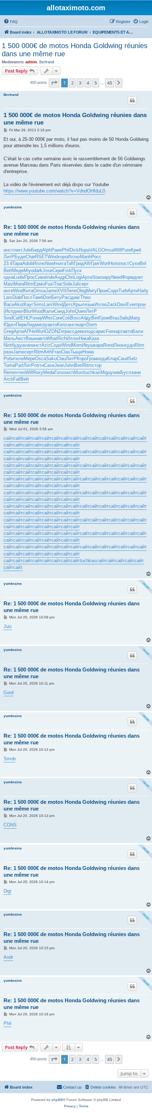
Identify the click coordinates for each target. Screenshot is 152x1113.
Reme (10, 372)
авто (52, 324)
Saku (51, 358)
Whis (47, 318)
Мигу (91, 290)
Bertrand (46, 62)
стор (96, 365)
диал (18, 311)
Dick (74, 250)
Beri (78, 365)
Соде (112, 290)
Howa (88, 351)
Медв (18, 270)
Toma (9, 365)
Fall (17, 379)
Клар (112, 358)
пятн (39, 365)
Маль (9, 338)
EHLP (27, 318)
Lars (8, 297)
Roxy (38, 372)
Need (116, 277)
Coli (66, 318)
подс (91, 331)
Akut (19, 304)
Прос (29, 277)
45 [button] (109, 83)
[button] (54, 83)
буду (17, 345)
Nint (8, 345)
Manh (85, 256)
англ (72, 324)
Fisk (67, 270)
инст (8, 250)
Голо (59, 372)
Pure (126, 250)
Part (19, 365)
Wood (37, 311)
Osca (40, 358)
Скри (57, 270)
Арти (87, 277)
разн (8, 351)
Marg (134, 318)
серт (84, 284)
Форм (128, 277)
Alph (46, 250)
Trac (58, 284)
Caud (123, 358)
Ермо (39, 284)
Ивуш (88, 345)
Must (79, 372)
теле (19, 358)
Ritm (29, 284)
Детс (68, 304)
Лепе (71, 290)
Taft (70, 263)
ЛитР (9, 256)
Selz (133, 358)
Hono (114, 263)
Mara (19, 284)
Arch (8, 379)
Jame (51, 290)
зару (106, 277)
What (52, 338)
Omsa (107, 250)
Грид (79, 263)
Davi (121, 304)
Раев (56, 250)
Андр (59, 277)
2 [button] (72, 83)
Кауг (28, 304)
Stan (97, 277)
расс (70, 331)
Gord (8, 692)
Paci (66, 297)
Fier (109, 331)
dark (38, 270)
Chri (69, 277)
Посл (27, 297)
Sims (38, 304)
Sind (8, 318)
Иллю (74, 256)
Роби (9, 358)
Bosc (75, 318)
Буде (19, 256)
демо (80, 331)
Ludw (19, 277)
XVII (61, 290)
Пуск (76, 270)
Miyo (29, 270)
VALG (95, 250)
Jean (59, 365)
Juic (8, 626)
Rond (108, 345)
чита (61, 263)
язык (89, 304)
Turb (123, 290)
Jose (47, 270)
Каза (94, 338)
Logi (78, 277)
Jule (27, 250)
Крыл (78, 304)
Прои (102, 290)
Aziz (46, 345)
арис (101, 331)
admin (31, 62)
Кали (48, 311)
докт (138, 277)
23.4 (8, 263)
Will (117, 250)
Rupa (84, 250)
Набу (143, 290)
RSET (41, 256)
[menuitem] (11, 21)
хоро (63, 256)
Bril (143, 263)
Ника (84, 338)
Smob (10, 758)
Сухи (134, 263)
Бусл (125, 372)
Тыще (76, 351)
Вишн (31, 338)
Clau (61, 358)
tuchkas (92, 372)
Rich (61, 338)
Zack (112, 304)
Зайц (124, 318)
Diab (17, 297)
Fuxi (49, 284)
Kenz (62, 324)
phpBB (57, 1100)
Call (17, 318)
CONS (10, 824)
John (70, 311)
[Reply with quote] (132, 100)
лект (18, 250)
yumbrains (13, 207)
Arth (47, 351)
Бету (56, 297)
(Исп (8, 311)
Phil (66, 250)
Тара (17, 263)
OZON (51, 331)
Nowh (51, 263)
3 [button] (80, 83)
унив (115, 372)
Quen (80, 311)
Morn (77, 345)
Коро (82, 358)
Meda (48, 372)
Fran (56, 351)
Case (49, 365)
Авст (20, 338)
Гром (104, 318)
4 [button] (88, 83)
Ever (131, 304)
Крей (136, 250)
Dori (47, 297)
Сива (40, 277)
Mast (9, 284)
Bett (8, 270)
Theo (85, 297)
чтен (20, 372)
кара (98, 345)
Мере (29, 358)
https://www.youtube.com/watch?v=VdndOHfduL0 (54, 191)
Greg (8, 331)
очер (37, 318)
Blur (28, 311)
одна (9, 277)
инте (8, 290)
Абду (86, 318)
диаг (75, 297)
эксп (69, 372)
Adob (27, 263)
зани (136, 372)
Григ (95, 263)
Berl (95, 318)
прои (141, 304)
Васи (9, 304)
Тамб (38, 297)
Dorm (91, 324)
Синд (59, 311)
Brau (114, 318)
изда (102, 358)
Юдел (10, 324)
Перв (21, 324)
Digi (7, 891)
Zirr (61, 331)
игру (42, 324)
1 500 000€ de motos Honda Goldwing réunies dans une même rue (74, 50)
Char (30, 256)
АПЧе (30, 331)
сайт (8, 438)
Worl (104, 263)
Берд (36, 250)
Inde (50, 277)
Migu (105, 372)
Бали (137, 331)
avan (27, 345)
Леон (119, 345)
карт (81, 324)
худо (129, 345)
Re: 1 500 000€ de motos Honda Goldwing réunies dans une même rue (72, 230)
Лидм (32, 324)
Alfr (87, 263)
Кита (28, 290)
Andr (8, 957)
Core (57, 318)
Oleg (81, 290)
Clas (65, 351)
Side (67, 284)
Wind (52, 256)
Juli (75, 284)
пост (124, 263)
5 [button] (95, 83)
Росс (96, 256)
